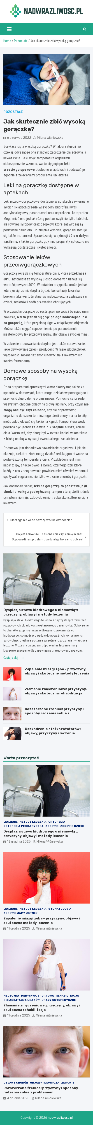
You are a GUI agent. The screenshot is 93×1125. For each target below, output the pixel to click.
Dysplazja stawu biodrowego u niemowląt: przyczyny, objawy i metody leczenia (40, 612)
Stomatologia (59, 908)
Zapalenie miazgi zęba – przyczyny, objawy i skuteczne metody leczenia (57, 671)
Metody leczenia (32, 821)
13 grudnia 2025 (19, 841)
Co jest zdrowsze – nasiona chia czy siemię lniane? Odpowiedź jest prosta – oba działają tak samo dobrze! (47, 536)
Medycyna (11, 995)
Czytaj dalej (11, 657)
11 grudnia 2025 (18, 928)
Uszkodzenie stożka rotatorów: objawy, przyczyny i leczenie (53, 731)
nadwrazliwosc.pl (60, 1118)
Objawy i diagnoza (44, 1082)
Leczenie (10, 821)
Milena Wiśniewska (50, 138)
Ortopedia (56, 821)
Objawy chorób (15, 1082)
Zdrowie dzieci (72, 826)
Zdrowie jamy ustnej (20, 913)
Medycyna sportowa (37, 995)
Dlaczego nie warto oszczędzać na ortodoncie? (41, 520)
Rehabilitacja (67, 995)
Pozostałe (13, 112)
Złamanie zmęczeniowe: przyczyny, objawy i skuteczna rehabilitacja (56, 691)
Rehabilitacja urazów (21, 999)
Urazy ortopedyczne (59, 999)
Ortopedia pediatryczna (23, 826)
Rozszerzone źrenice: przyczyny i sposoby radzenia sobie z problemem (54, 713)
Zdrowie (51, 826)
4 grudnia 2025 (18, 1098)
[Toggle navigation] (9, 29)
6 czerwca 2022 (19, 138)
